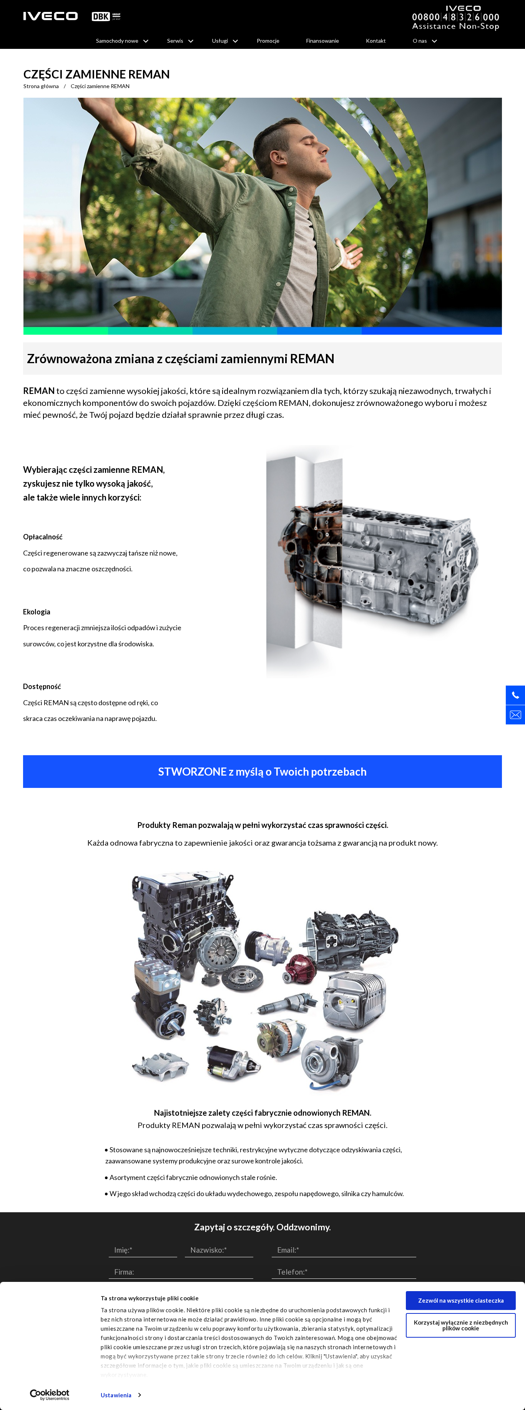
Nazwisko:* (208, 1249)
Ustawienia (116, 1395)
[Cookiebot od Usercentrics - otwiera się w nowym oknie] (49, 1395)
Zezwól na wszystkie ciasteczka (461, 1300)
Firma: (124, 1271)
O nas (420, 40)
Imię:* (123, 1249)
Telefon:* (292, 1271)
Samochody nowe (117, 40)
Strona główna (41, 86)
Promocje (268, 40)
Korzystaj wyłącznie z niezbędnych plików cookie (461, 1325)
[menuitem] (118, 41)
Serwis (175, 40)
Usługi (220, 40)
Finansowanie (322, 40)
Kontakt (376, 40)
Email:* (288, 1249)
